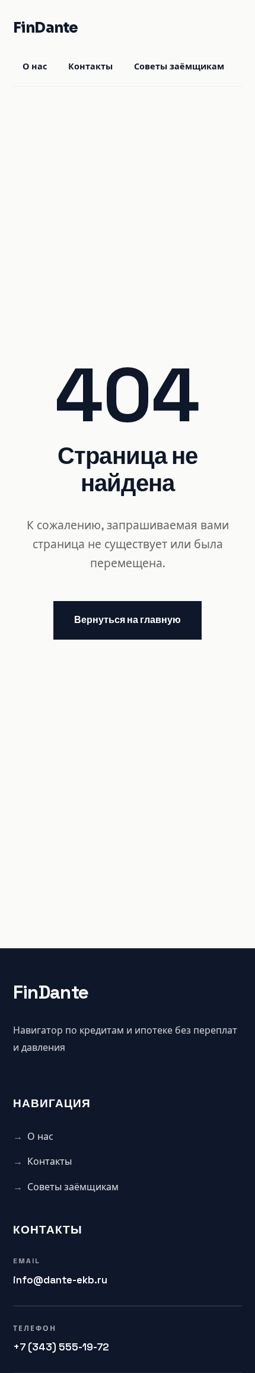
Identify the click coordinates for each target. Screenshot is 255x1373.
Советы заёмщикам (179, 67)
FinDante (45, 28)
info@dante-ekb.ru (60, 1279)
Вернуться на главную (127, 620)
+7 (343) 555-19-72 (61, 1346)
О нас (35, 67)
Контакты (90, 67)
